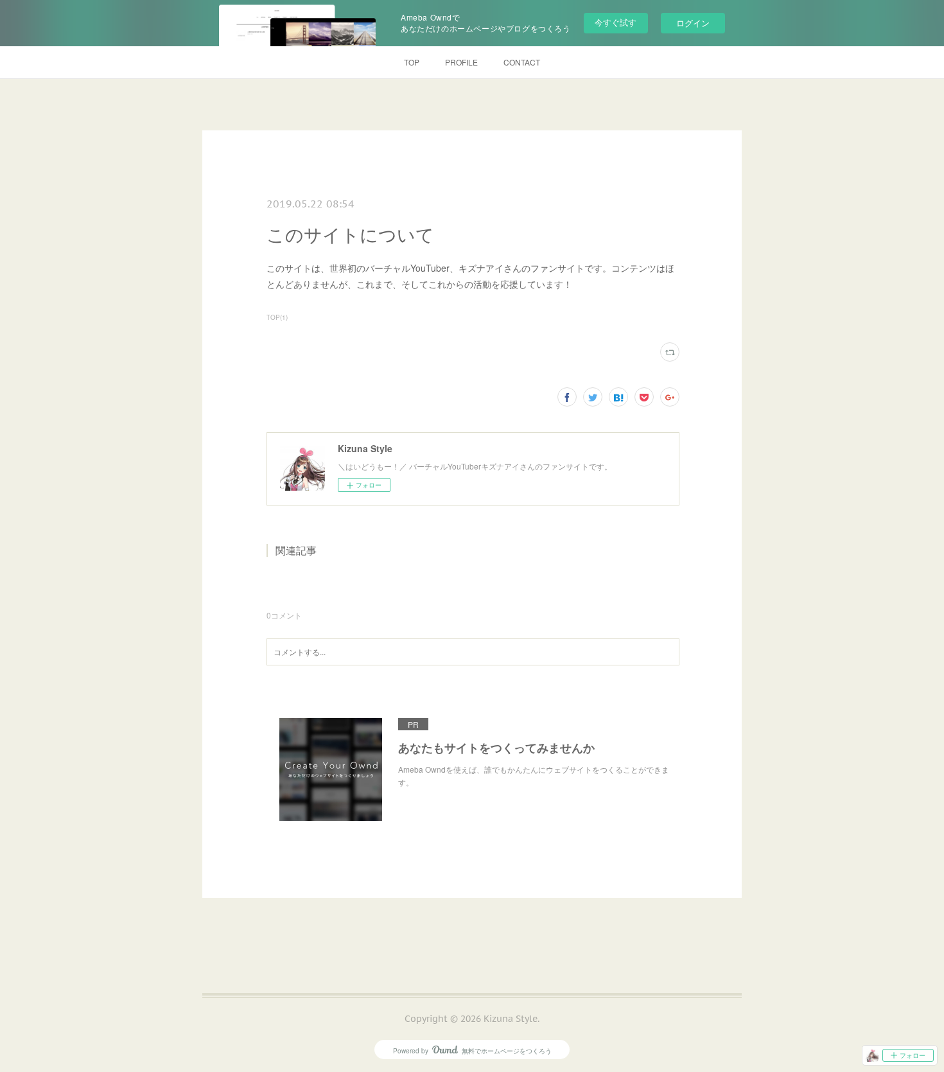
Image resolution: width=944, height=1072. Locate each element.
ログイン (693, 23)
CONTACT (521, 62)
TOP (411, 62)
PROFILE (461, 62)
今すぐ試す (615, 22)
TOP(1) (277, 317)
